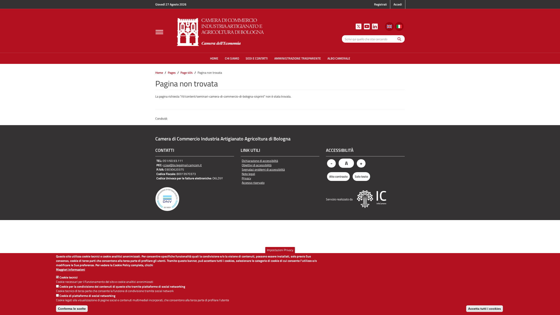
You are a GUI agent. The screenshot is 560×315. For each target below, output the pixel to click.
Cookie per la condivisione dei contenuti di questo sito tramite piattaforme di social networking (122, 286)
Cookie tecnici (69, 277)
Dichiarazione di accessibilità (260, 161)
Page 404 (186, 72)
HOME (214, 58)
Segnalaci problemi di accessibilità (263, 169)
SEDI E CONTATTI (257, 58)
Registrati (380, 4)
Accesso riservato (253, 182)
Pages (172, 72)
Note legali (248, 174)
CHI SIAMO (232, 58)
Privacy (246, 178)
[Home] (220, 31)
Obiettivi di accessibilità (256, 165)
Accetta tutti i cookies (484, 308)
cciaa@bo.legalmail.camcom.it (182, 165)
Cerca (398, 39)
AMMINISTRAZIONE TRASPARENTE (297, 58)
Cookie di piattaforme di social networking (87, 295)
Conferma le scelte (72, 308)
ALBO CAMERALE (338, 58)
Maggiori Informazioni (70, 269)
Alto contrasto (338, 176)
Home (159, 72)
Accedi (398, 4)
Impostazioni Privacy (280, 250)
